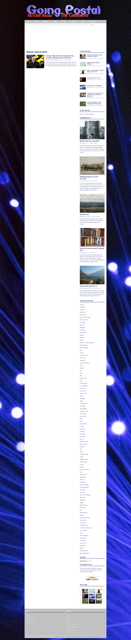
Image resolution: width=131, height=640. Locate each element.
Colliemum (82, 360)
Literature (73, 21)
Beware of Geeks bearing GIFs (87, 342)
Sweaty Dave (83, 520)
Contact (68, 622)
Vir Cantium (82, 540)
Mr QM (81, 464)
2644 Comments (96, 288)
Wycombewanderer (84, 553)
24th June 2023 (84, 143)
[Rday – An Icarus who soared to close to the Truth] (83, 72)
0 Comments (68, 60)
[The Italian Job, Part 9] (92, 275)
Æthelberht (82, 312)
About (67, 619)
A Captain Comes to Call (93, 78)
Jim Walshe (82, 429)
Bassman (82, 337)
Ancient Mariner (84, 319)
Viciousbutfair (83, 538)
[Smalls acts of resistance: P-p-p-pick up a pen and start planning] (83, 95)
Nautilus (82, 467)
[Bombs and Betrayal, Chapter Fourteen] (99, 601)
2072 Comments (100, 65)
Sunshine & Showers (85, 517)
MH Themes (53, 636)
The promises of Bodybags (94, 85)
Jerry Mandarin (83, 424)
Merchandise (93, 21)
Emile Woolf (83, 391)
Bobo (81, 350)
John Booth (82, 436)
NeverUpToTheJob (84, 469)
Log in (27, 614)
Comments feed (30, 619)
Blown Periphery (84, 347)
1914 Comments (100, 73)
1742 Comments (100, 105)
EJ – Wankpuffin (83, 386)
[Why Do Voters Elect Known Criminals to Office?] (83, 56)
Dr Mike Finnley (83, 383)
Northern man (83, 474)
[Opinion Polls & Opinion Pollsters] (83, 64)
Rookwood (82, 507)
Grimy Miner (83, 406)
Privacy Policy (69, 629)
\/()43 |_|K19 (83, 543)
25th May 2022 (84, 252)
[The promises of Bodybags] (83, 87)
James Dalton (83, 416)
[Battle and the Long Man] (92, 130)
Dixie (81, 373)
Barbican (82, 335)
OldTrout (82, 479)
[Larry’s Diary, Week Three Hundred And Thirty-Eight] (83, 104)
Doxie (81, 380)
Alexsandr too (83, 314)
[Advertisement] (65, 39)
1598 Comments (100, 97)
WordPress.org (29, 622)
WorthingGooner (84, 550)
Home (27, 21)
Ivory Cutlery (83, 413)
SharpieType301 (84, 512)
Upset (81, 533)
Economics (45, 21)
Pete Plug (82, 492)
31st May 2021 (84, 181)
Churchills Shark (83, 355)
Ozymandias (83, 482)
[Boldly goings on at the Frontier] (92, 165)
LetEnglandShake (84, 454)
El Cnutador (83, 388)
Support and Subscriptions (72, 624)
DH (80, 370)
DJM (81, 375)
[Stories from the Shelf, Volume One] (92, 237)
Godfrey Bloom (83, 403)
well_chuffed (83, 545)
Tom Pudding (83, 530)
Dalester (82, 368)
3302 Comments (96, 216)
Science (55, 21)
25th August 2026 (91, 65)
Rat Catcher (83, 497)
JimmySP (82, 426)
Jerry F (81, 421)
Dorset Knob (83, 378)
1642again (82, 307)
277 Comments (100, 58)
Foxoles (82, 396)
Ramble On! (84, 214)
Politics (35, 21)
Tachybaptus (83, 523)
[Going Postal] (64, 19)
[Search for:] (97, 24)
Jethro (81, 418)
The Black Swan (84, 525)
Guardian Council (84, 411)
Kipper (81, 451)
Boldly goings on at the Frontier (89, 178)
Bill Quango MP (83, 345)
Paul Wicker (83, 490)
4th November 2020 (85, 216)
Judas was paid (83, 444)
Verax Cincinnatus (84, 535)
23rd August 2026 (91, 97)
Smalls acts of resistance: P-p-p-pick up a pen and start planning (95, 95)
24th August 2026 (91, 79)
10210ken (82, 309)
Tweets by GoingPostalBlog (86, 114)
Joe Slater (82, 431)
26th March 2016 (50, 60)
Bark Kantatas (83, 332)
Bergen (81, 340)
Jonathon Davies (84, 441)
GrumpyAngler (83, 408)
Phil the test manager (85, 495)
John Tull (82, 439)
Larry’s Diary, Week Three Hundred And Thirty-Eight (94, 103)
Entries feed (29, 617)
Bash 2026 (68, 617)
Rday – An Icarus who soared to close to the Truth (95, 71)
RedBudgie (82, 500)
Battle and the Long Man (90, 141)
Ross (81, 510)
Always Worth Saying (85, 317)
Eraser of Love (59, 60)
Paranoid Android (84, 484)
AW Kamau (82, 330)
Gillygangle (82, 398)
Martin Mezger (83, 462)
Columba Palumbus (84, 363)
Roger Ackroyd (83, 505)
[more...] (82, 152)
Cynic (81, 365)
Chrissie (82, 353)
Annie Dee (82, 325)
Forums (83, 21)
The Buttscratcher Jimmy (86, 528)
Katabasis (82, 446)
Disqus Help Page (70, 631)
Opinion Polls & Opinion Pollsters (93, 63)
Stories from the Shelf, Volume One (92, 249)
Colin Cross (82, 358)
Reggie (81, 502)
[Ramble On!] (92, 203)
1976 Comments (100, 87)
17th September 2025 (86, 288)
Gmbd (81, 401)
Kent (81, 449)
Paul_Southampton (84, 487)
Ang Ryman (82, 322)
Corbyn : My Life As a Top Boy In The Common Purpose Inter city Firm (60, 57)
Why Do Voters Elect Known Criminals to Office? (94, 55)
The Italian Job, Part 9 (88, 286)
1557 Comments (100, 79)
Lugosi (81, 457)
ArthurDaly (82, 327)
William (81, 548)
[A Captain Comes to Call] (83, 79)
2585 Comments (93, 143)
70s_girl (81, 304)
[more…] (75, 65)
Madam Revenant (84, 459)
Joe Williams (83, 434)
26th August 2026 (91, 58)
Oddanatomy (83, 477)
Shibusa (82, 515)
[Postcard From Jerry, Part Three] (92, 601)
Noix (81, 472)
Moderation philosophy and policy (74, 627)
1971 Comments (93, 181)
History (63, 21)
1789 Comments (93, 252)
